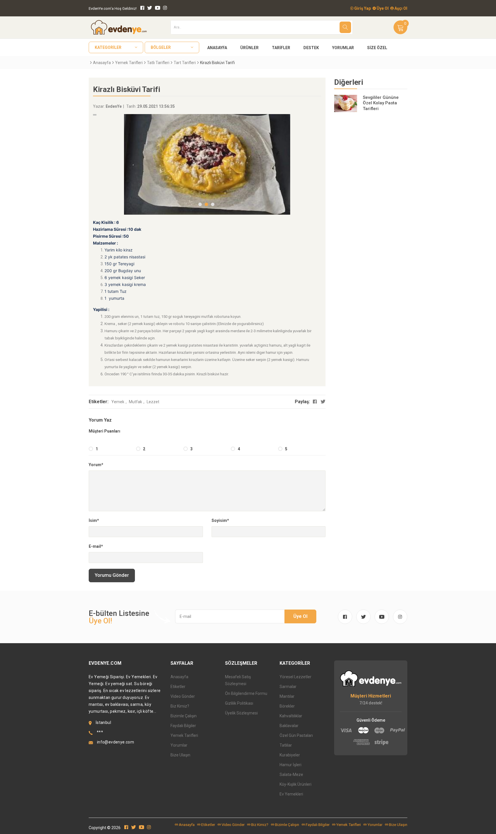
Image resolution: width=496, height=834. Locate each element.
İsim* (94, 520)
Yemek (117, 401)
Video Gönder (182, 696)
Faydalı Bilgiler (183, 725)
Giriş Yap (362, 8)
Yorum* (96, 464)
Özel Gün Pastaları (296, 735)
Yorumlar (343, 47)
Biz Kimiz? (179, 706)
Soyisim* (220, 520)
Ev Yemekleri (291, 794)
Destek (311, 47)
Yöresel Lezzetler (295, 676)
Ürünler (249, 47)
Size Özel (377, 47)
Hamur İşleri (290, 764)
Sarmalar (288, 686)
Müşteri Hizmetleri (370, 696)
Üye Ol (382, 8)
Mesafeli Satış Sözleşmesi (238, 680)
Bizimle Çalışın (183, 716)
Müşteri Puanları (104, 431)
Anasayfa (217, 47)
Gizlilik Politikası (239, 703)
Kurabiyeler (290, 755)
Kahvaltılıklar (291, 716)
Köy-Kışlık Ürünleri (295, 784)
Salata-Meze (291, 774)
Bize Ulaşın (180, 755)
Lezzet (153, 401)
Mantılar (287, 696)
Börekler (287, 706)
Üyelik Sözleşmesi (241, 713)
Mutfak (135, 401)
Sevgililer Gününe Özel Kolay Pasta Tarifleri (381, 103)
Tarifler (281, 47)
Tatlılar (286, 745)
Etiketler (177, 686)
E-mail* (96, 546)
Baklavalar (289, 725)
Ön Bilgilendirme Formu (246, 693)
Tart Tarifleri (185, 62)
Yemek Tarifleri (129, 62)
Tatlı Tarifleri (158, 62)
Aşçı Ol (400, 8)
